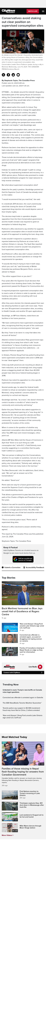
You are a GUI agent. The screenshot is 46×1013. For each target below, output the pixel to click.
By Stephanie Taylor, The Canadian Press (18, 80)
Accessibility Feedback (35, 567)
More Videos (7, 835)
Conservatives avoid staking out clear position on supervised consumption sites (22, 22)
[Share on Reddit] (13, 74)
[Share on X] (3, 74)
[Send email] (18, 74)
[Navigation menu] (43, 11)
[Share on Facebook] (8, 74)
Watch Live (32, 11)
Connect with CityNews (12, 673)
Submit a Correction (12, 567)
